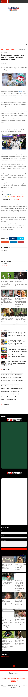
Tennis (21, 394)
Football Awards (19, 383)
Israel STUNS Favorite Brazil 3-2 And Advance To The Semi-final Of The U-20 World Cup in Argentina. (17, 349)
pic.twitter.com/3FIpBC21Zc (16, 196)
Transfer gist (13, 49)
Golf (12, 385)
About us (8, 678)
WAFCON (3, 399)
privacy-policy (15, 678)
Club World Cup (18, 374)
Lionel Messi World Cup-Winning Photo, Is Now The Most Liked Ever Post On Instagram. (17, 363)
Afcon (2, 372)
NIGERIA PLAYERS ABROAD (16, 388)
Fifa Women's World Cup (17, 380)
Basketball (14, 372)
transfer (3, 396)
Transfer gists (18, 396)
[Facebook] (21, 1)
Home (2, 45)
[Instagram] (24, 1)
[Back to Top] (14, 666)
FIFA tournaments (17, 377)
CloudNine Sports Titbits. (7, 374)
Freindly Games (5, 385)
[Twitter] (26, 1)
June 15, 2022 (18, 199)
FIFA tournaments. (5, 380)
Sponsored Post (14, 680)
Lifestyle (16, 385)
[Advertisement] (14, 27)
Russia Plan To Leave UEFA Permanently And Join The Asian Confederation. (17, 356)
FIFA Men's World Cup (6, 377)
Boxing (20, 372)
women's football (11, 399)
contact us (23, 678)
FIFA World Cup (4, 383)
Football (7, 49)
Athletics (8, 372)
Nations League (5, 388)
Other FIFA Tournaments (7, 394)
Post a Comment (6, 266)
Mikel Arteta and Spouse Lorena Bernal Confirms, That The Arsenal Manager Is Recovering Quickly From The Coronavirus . (17, 335)
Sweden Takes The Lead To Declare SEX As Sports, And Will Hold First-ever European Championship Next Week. (16, 342)
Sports (16, 394)
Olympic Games (15, 391)
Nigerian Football (5, 391)
